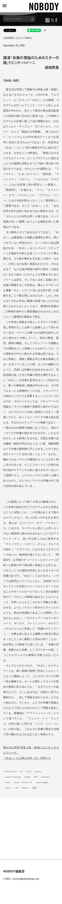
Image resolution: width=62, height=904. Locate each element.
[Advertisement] (31, 828)
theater (25, 788)
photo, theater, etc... (24, 782)
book (8, 80)
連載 (34, 788)
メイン (20, 37)
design (27, 777)
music (8, 782)
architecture (11, 771)
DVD (36, 777)
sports (8, 788)
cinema (37, 771)
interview (45, 777)
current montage (13, 777)
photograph (42, 782)
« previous (8, 37)
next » (29, 37)
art (21, 771)
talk (16, 80)
